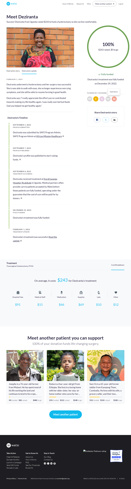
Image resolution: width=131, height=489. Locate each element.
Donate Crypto (12, 468)
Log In (121, 4)
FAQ (89, 4)
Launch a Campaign (14, 462)
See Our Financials (33, 465)
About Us (80, 4)
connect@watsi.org (63, 478)
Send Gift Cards (13, 465)
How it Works (67, 4)
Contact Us (48, 460)
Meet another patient (103, 4)
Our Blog (47, 457)
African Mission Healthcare (49, 136)
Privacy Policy (11, 478)
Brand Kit (29, 468)
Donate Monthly (13, 460)
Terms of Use (22, 478)
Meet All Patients (13, 457)
